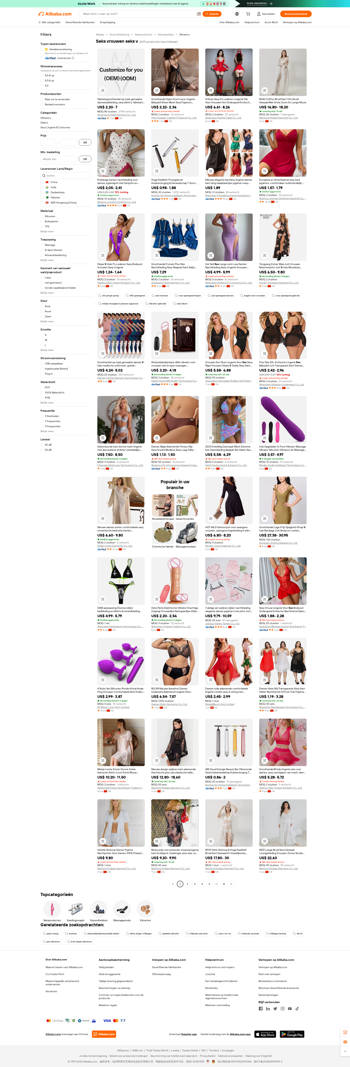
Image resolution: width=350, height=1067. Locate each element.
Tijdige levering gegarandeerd (116, 981)
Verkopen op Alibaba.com (272, 967)
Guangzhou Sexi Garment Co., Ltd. (170, 282)
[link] (345, 1032)
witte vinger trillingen (141, 933)
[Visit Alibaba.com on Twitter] (275, 1008)
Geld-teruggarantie (109, 974)
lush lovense (161, 295)
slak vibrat (182, 303)
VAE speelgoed (137, 295)
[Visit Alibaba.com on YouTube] (290, 1008)
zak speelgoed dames (222, 295)
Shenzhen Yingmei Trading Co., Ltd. (171, 626)
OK (85, 142)
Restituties (211, 988)
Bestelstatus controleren (272, 981)
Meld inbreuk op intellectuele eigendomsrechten (221, 996)
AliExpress (123, 1050)
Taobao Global (190, 1050)
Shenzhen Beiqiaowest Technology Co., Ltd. (283, 707)
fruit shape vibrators (81, 941)
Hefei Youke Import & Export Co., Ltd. (226, 465)
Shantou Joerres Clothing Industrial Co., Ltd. (283, 198)
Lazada (175, 1050)
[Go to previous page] (173, 884)
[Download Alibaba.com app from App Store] (265, 1034)
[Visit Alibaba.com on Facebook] (260, 1008)
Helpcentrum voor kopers (219, 967)
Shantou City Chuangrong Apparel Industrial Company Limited (175, 465)
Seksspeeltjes (166, 34)
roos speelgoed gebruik (288, 295)
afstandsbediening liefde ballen (103, 933)
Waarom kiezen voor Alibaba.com (64, 967)
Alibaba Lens (53, 1034)
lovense (73, 933)
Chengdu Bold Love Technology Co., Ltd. (120, 465)
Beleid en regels (108, 1005)
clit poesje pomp (110, 295)
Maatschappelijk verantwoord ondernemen (62, 983)
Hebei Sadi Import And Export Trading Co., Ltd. (121, 787)
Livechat (210, 974)
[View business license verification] (208, 1061)
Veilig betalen (106, 967)
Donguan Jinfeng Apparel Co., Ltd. (278, 542)
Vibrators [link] (184, 34)
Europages (228, 1050)
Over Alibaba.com (56, 959)
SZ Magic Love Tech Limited (113, 707)
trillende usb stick (198, 933)
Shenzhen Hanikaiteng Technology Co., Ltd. (121, 626)
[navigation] (66, 460)
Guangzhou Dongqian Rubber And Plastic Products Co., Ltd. (229, 380)
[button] (199, 14)
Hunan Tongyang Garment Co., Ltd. (279, 282)
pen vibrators (53, 941)
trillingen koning (278, 933)
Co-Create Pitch (55, 974)
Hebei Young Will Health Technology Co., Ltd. (175, 380)
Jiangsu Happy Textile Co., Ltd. (222, 623)
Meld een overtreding (217, 1005)
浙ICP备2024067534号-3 (268, 1061)
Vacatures (51, 991)
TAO (203, 1050)
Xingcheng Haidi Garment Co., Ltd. (116, 114)
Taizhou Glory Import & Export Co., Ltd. (118, 282)
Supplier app (189, 1034)
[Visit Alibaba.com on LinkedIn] (268, 1008)
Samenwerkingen (268, 994)
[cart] (249, 14)
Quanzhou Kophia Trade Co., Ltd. (223, 117)
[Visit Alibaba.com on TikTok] (297, 1008)
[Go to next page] (231, 884)
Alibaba (100, 34)
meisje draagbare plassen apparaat (120, 303)
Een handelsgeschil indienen (221, 981)
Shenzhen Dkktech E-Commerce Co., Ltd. (228, 282)
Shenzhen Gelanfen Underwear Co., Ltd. (281, 384)
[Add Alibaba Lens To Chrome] (104, 1034)
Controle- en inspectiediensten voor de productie (121, 996)
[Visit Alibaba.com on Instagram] (282, 1008)
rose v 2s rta (224, 933)
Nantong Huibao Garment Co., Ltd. (278, 117)
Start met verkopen (269, 974)
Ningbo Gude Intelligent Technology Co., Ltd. (283, 465)
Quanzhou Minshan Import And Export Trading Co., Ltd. (283, 626)
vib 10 (299, 933)
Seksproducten (143, 34)
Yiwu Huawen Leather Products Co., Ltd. (174, 117)
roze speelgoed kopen (189, 295)
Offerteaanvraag (161, 974)
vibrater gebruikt (157, 303)
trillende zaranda (250, 933)
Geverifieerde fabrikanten (166, 967)
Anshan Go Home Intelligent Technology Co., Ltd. (175, 195)
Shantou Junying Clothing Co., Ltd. (116, 202)
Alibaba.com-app (240, 1034)
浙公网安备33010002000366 (234, 1061)
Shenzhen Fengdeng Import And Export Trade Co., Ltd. (229, 195)
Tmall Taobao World (157, 1050)
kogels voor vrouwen (254, 295)
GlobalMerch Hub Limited (219, 704)
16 (224, 884)
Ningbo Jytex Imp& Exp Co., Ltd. (223, 545)
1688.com (137, 1050)
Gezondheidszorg (119, 34)
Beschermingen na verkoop (114, 988)
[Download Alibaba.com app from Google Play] (292, 1034)
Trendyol (214, 1050)
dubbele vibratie (170, 933)
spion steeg (52, 933)
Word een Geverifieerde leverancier (278, 988)
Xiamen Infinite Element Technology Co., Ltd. (121, 377)
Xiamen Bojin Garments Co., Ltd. (169, 704)
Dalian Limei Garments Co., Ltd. (115, 545)
